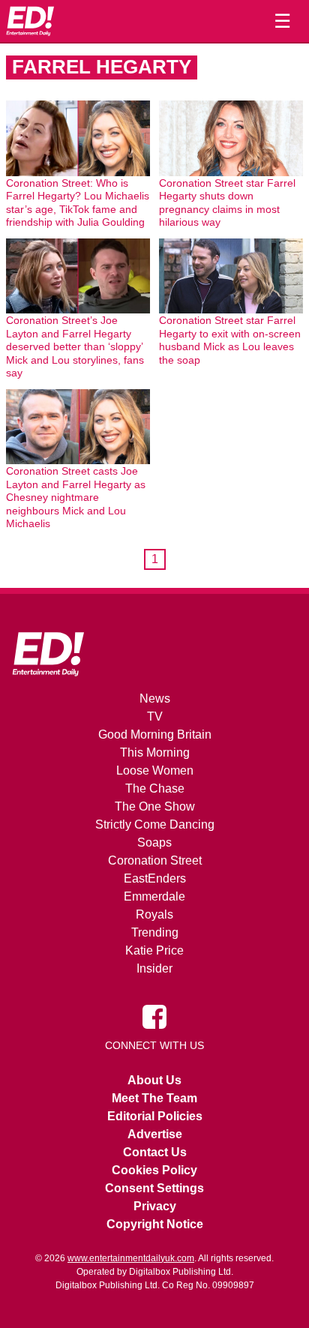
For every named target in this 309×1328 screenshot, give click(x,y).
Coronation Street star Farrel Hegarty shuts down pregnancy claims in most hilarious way (227, 203)
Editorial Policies (154, 1116)
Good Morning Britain (155, 734)
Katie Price (154, 950)
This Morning (155, 752)
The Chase (154, 788)
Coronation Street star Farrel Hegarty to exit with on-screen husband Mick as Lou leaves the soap (230, 340)
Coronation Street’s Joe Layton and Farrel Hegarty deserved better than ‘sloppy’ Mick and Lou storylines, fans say (75, 346)
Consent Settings (154, 1188)
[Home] (30, 21)
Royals (154, 914)
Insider (154, 968)
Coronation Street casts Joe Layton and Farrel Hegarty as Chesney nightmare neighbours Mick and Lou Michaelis (76, 497)
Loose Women (155, 770)
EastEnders (155, 878)
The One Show (155, 806)
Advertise (155, 1134)
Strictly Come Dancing (154, 824)
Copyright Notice (154, 1224)
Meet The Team (154, 1098)
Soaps (154, 842)
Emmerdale (154, 896)
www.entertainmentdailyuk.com (131, 1258)
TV (155, 716)
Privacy (155, 1206)
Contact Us (155, 1152)
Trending (154, 932)
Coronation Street (155, 860)
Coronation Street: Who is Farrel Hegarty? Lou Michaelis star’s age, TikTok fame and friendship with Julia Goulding (77, 203)
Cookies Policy (154, 1170)
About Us (155, 1080)
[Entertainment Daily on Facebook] (154, 1015)
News (155, 698)
